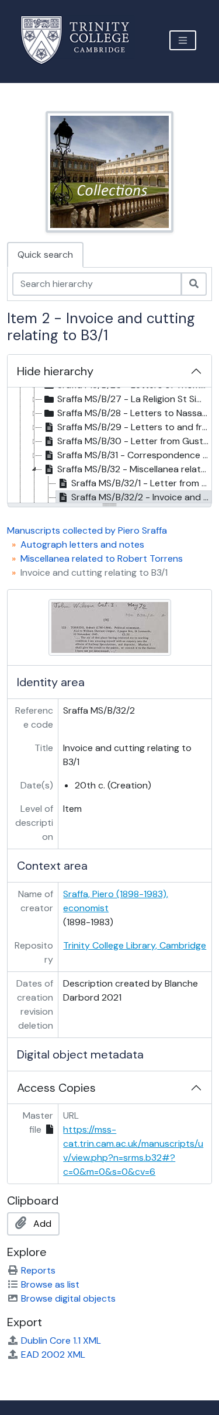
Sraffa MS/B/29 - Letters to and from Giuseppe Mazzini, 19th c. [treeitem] (134, 427)
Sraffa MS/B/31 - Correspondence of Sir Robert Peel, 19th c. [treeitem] (134, 455)
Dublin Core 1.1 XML (61, 1340)
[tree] (109, 446)
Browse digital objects (68, 1298)
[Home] (82, 40)
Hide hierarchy (55, 371)
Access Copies (56, 1087)
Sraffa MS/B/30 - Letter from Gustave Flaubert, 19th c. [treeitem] (134, 441)
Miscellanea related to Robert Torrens (101, 558)
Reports (38, 1270)
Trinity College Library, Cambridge (134, 945)
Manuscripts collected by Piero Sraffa (87, 530)
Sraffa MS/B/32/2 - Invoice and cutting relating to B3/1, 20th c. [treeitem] (141, 497)
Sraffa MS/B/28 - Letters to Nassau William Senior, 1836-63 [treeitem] (134, 413)
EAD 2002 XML (53, 1354)
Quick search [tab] (45, 254)
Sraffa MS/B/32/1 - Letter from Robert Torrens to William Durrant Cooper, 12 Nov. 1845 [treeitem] (141, 483)
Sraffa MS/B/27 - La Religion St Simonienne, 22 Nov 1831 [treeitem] (134, 399)
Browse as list (50, 1284)
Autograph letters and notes (82, 544)
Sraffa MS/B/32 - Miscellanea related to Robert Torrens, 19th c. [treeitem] (134, 469)
